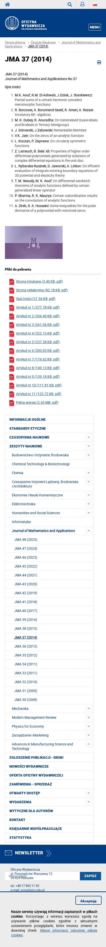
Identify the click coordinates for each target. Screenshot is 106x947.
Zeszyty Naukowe (43, 42)
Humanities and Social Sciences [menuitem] (36, 512)
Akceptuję (88, 901)
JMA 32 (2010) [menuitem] (25, 681)
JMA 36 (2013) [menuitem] (25, 646)
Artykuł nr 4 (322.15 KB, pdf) (38, 333)
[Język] (95, 4)
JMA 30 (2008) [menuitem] (25, 699)
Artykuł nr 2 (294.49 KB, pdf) (38, 316)
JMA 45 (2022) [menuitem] (25, 566)
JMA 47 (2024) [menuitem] (25, 548)
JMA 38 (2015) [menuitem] (25, 628)
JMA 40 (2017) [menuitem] (25, 610)
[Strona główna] (31, 23)
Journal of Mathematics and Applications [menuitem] (43, 530)
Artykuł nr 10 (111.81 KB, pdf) (39, 385)
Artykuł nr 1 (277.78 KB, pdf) (38, 307)
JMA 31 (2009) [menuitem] (25, 690)
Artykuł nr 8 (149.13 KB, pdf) (38, 367)
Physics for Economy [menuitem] (28, 726)
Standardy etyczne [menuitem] (27, 428)
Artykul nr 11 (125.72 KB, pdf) (38, 393)
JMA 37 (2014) (38, 46)
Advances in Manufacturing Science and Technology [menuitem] (42, 746)
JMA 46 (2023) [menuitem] (25, 557)
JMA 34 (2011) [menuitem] (25, 664)
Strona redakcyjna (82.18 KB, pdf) (42, 290)
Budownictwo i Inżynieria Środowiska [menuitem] (40, 455)
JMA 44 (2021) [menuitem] (25, 575)
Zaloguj (82, 4)
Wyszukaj (70, 4)
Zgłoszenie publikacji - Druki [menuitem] (36, 757)
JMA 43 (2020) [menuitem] (25, 584)
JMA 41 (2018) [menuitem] (25, 601)
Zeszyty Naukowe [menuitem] (25, 446)
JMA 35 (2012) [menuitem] (25, 655)
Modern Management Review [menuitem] (34, 717)
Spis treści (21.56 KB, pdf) (35, 298)
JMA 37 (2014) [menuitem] (25, 637)
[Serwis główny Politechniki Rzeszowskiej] (9, 4)
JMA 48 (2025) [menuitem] (25, 539)
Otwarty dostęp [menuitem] (24, 793)
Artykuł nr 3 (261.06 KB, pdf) (38, 324)
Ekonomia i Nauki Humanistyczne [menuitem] (37, 495)
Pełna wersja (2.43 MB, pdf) (37, 402)
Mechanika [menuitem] (20, 708)
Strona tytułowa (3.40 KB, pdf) (39, 281)
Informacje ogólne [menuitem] (27, 419)
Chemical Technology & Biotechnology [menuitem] (41, 464)
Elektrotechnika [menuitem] (23, 504)
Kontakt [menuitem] (17, 820)
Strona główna (15, 42)
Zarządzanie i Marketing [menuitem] (30, 735)
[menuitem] (88, 437)
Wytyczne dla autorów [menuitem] (31, 811)
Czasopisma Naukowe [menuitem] (29, 437)
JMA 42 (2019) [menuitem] (25, 592)
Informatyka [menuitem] (21, 521)
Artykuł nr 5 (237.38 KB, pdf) (38, 341)
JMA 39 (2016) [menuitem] (25, 619)
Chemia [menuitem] (17, 472)
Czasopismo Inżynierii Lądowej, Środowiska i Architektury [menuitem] (45, 483)
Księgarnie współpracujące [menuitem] (35, 829)
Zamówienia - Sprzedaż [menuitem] (30, 784)
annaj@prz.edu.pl (33, 890)
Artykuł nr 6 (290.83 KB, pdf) (38, 350)
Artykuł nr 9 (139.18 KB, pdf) (38, 376)
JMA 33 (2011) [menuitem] (25, 673)
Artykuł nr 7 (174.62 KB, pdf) (38, 359)
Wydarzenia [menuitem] (20, 802)
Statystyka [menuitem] (20, 838)
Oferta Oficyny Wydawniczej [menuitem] (36, 775)
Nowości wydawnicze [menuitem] (29, 766)
